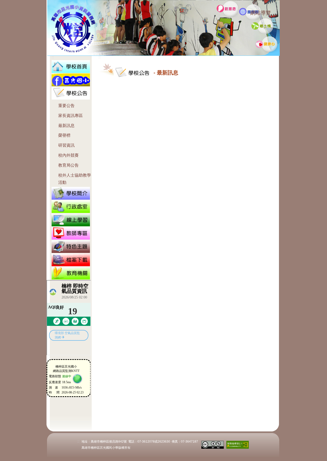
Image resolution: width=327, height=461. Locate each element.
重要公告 (66, 105)
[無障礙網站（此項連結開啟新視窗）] (237, 444)
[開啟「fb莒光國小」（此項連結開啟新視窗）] (71, 79)
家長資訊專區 (70, 115)
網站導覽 (260, 13)
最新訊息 (66, 125)
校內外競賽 (68, 155)
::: (245, 13)
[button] (71, 93)
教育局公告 (68, 165)
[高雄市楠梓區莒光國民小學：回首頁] (71, 66)
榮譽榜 (64, 135)
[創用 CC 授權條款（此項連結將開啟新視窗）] (212, 444)
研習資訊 (66, 145)
